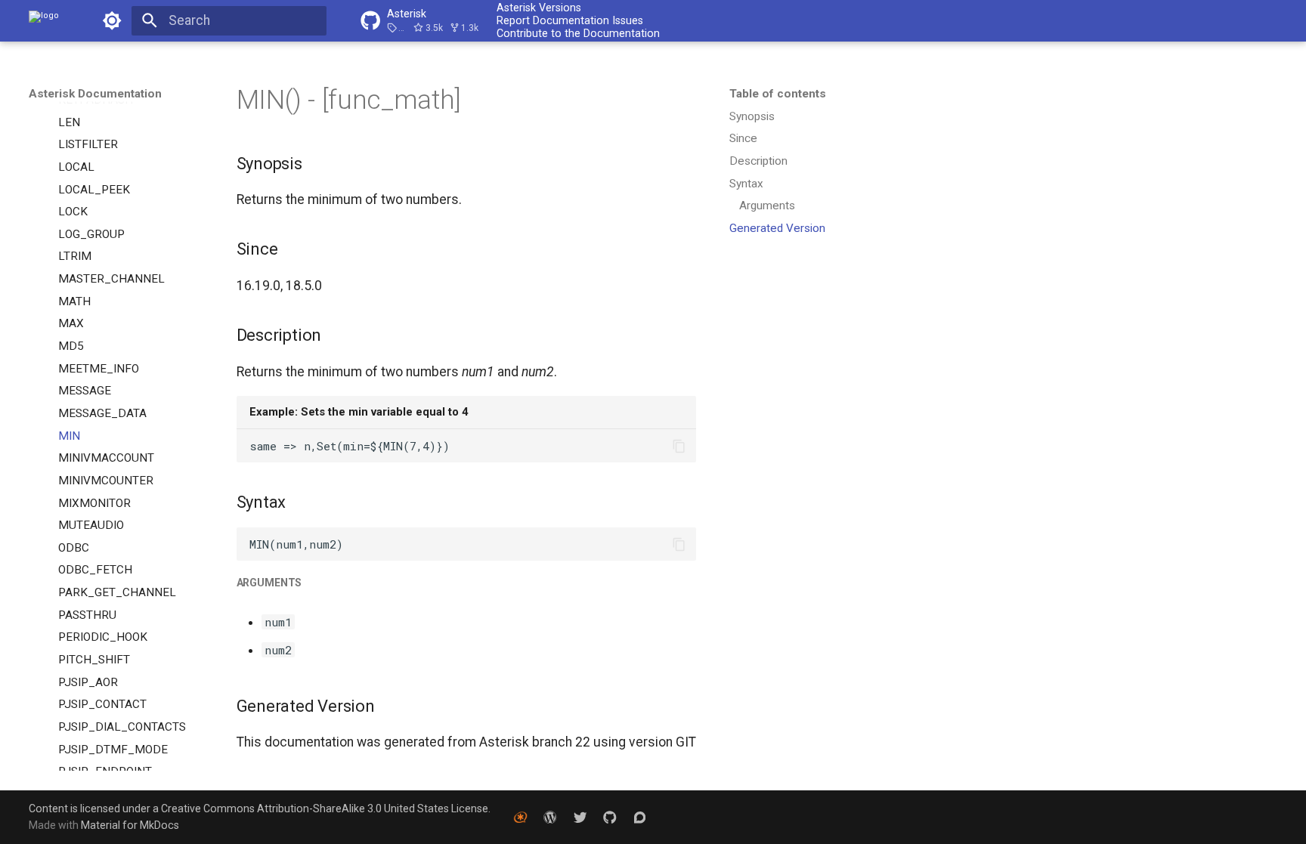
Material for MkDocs (130, 825)
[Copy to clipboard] (679, 446)
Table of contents (777, 93)
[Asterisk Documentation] (44, 20)
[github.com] (609, 816)
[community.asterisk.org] (640, 816)
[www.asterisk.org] (520, 816)
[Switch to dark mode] (111, 20)
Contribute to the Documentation (578, 33)
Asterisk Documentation (95, 93)
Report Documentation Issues (570, 20)
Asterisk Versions (539, 8)
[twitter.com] (580, 816)
